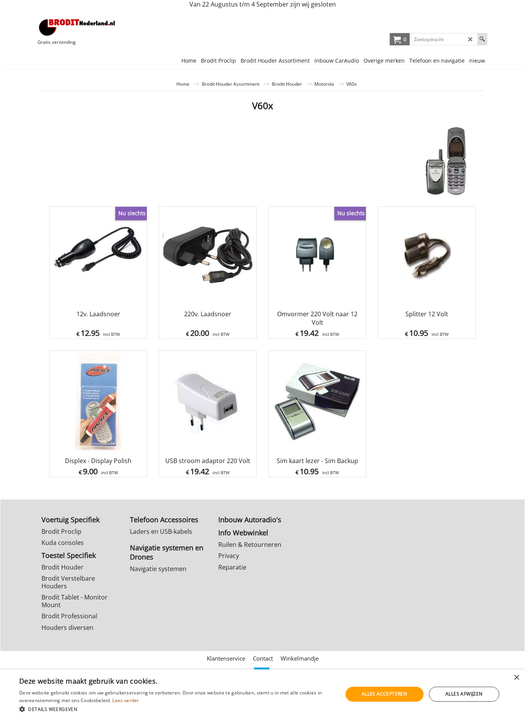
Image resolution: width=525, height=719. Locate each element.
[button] (176, 708)
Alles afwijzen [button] (464, 694)
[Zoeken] (482, 39)
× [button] (516, 678)
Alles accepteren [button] (384, 694)
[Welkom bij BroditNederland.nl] (77, 27)
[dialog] (262, 694)
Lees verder (125, 700)
